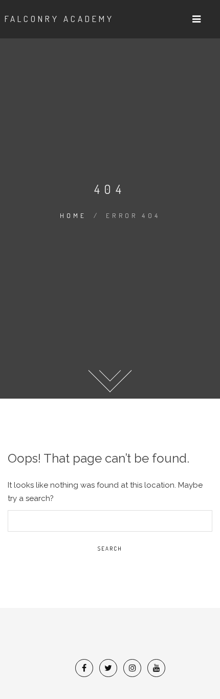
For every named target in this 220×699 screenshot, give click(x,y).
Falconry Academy (59, 18)
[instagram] (132, 668)
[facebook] (84, 668)
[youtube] (156, 668)
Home (73, 215)
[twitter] (108, 668)
